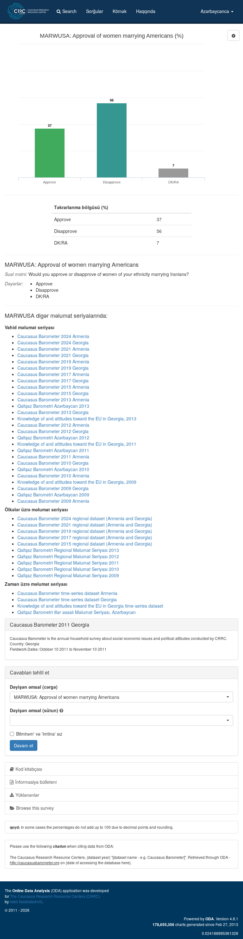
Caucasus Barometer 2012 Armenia (53, 425)
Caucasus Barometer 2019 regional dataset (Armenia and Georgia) (84, 531)
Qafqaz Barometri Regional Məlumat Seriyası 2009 (68, 575)
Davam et (23, 745)
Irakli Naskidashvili (26, 901)
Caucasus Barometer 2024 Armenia (53, 336)
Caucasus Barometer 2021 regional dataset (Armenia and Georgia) (84, 524)
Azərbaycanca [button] (215, 11)
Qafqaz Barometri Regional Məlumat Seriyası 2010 (68, 569)
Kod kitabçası (29, 769)
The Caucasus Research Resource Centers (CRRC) (55, 896)
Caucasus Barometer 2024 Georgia (53, 342)
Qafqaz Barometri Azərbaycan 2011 (53, 450)
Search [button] (69, 11)
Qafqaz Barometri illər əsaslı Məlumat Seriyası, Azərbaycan (76, 612)
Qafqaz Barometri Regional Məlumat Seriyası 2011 (68, 562)
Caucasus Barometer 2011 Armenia (53, 456)
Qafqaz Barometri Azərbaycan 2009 (53, 494)
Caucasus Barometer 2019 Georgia (53, 368)
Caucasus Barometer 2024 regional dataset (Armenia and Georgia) (84, 518)
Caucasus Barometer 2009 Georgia (53, 488)
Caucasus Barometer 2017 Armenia (53, 374)
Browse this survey (35, 808)
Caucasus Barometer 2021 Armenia (53, 349)
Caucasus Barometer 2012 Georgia (53, 431)
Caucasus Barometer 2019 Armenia (53, 361)
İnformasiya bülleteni (36, 782)
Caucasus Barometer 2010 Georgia (53, 463)
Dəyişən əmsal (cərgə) (34, 687)
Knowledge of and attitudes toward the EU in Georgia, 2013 (76, 418)
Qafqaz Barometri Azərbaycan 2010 (53, 469)
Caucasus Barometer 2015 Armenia (53, 387)
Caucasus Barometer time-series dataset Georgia (67, 599)
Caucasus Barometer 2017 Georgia (53, 380)
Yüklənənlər (27, 795)
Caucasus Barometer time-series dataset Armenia (67, 593)
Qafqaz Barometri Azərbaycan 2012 (53, 437)
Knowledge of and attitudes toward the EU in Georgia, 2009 (76, 482)
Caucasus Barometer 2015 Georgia (53, 393)
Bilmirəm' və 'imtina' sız (39, 734)
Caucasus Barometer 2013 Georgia (53, 412)
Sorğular (94, 11)
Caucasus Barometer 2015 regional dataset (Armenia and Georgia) (84, 543)
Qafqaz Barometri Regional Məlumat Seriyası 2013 (68, 550)
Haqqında (145, 11)
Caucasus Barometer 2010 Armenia (53, 475)
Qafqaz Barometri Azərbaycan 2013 (53, 406)
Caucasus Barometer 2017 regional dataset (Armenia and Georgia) (84, 537)
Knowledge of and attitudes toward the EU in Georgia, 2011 (76, 444)
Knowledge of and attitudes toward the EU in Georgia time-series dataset (90, 606)
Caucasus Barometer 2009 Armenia (53, 501)
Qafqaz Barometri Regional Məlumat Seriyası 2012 (68, 556)
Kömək (120, 11)
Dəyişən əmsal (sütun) (34, 710)
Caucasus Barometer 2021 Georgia (53, 355)
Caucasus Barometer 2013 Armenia (53, 399)
